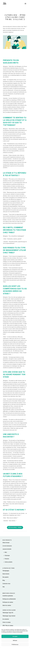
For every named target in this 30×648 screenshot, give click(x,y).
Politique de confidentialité (9, 599)
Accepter (15, 636)
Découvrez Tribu (15, 527)
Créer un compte (7, 622)
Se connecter (6, 619)
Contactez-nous (6, 583)
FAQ (4, 586)
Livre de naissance (7, 545)
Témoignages (6, 570)
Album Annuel (6, 542)
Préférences (15, 644)
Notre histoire (6, 573)
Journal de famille (7, 549)
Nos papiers (6, 577)
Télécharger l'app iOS (8, 612)
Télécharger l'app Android (9, 615)
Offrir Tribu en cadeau (8, 625)
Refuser (15, 640)
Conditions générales (8, 595)
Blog (4, 580)
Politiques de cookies (8, 602)
